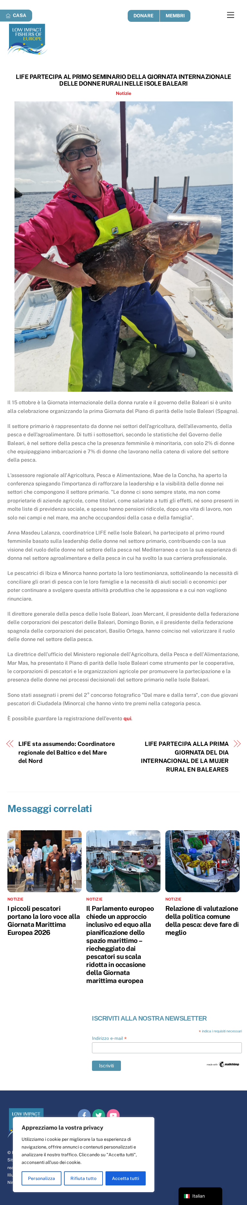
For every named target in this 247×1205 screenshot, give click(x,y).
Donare (143, 15)
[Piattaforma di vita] (27, 51)
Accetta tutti (125, 1178)
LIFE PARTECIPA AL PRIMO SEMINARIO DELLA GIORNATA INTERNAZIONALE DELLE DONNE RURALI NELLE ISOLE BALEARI (123, 80)
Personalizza (41, 1178)
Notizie (123, 93)
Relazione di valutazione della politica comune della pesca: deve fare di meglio (202, 920)
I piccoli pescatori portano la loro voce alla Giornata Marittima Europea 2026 (43, 920)
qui (127, 718)
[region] (83, 1154)
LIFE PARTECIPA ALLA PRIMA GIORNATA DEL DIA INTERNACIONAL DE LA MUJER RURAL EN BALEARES (185, 756)
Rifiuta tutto (83, 1178)
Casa (19, 15)
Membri (175, 15)
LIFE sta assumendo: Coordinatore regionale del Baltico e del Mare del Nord (66, 752)
